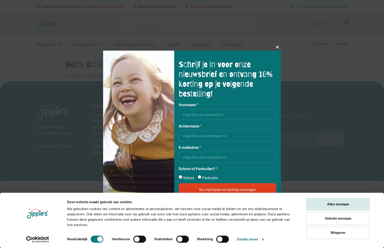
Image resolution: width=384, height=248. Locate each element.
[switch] (139, 239)
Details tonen (247, 239)
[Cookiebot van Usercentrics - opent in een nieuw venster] (37, 239)
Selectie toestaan (338, 218)
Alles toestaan (338, 204)
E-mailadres (190, 147)
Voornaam (188, 104)
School (188, 177)
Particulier (210, 177)
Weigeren (338, 232)
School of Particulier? (198, 168)
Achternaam (190, 126)
